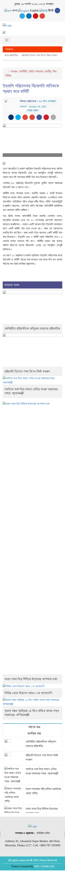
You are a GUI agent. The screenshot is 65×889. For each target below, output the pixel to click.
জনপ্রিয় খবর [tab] (34, 733)
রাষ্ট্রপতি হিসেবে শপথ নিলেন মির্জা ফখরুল (37, 55)
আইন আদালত (36, 71)
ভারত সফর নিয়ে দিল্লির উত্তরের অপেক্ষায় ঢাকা (31, 679)
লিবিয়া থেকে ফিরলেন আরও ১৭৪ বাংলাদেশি (28, 693)
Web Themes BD (44, 866)
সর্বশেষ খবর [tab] (33, 727)
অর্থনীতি (23, 71)
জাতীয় (48, 71)
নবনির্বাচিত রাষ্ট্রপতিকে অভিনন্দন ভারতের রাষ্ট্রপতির (32, 328)
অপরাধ (14, 71)
